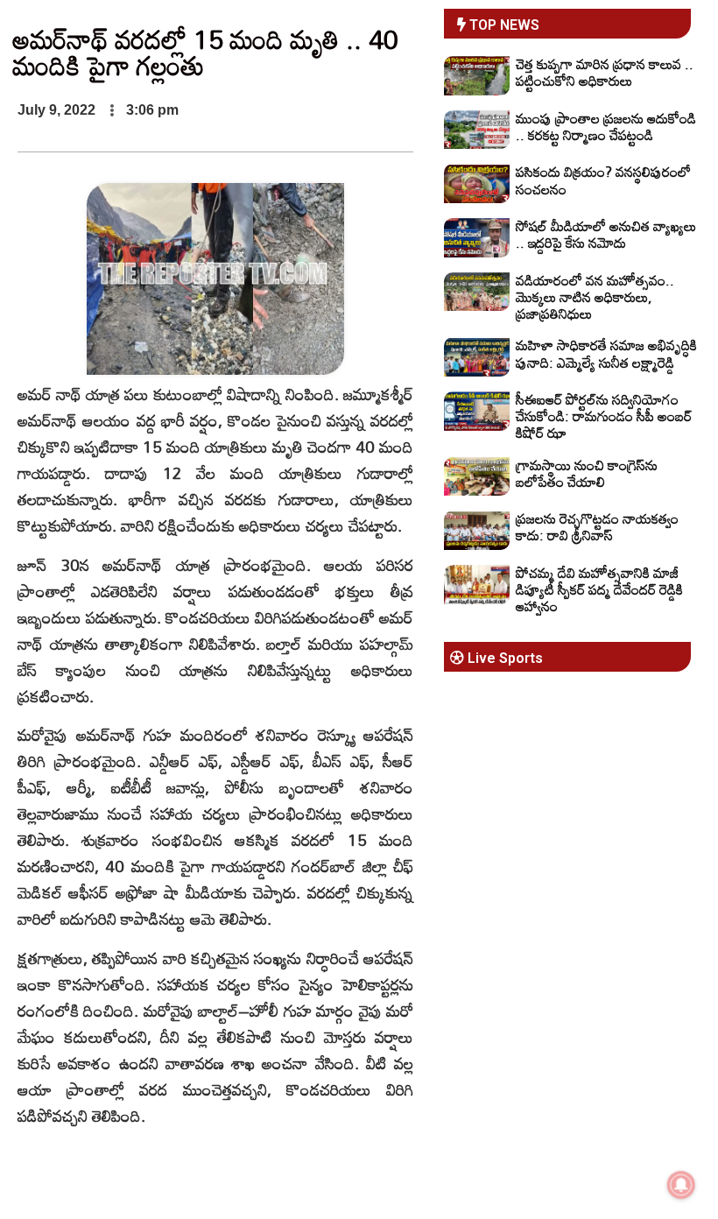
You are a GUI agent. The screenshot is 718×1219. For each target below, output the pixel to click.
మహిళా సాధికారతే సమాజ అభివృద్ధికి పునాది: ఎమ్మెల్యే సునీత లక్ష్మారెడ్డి (606, 353)
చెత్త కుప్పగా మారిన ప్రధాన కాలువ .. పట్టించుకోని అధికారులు (604, 72)
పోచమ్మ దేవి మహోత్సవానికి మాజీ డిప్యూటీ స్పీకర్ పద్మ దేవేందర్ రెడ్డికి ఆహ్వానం (599, 589)
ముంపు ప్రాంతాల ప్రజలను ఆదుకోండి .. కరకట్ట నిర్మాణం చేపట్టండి (606, 126)
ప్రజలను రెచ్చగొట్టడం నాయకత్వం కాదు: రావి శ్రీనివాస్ (597, 526)
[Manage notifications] (681, 1185)
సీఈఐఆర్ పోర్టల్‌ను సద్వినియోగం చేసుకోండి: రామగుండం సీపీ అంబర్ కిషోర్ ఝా (604, 416)
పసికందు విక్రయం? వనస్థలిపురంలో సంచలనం (603, 180)
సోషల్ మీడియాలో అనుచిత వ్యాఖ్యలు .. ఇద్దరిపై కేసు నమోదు (606, 234)
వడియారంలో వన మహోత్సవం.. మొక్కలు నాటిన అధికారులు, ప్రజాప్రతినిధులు (595, 297)
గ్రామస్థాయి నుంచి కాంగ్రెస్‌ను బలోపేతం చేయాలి (587, 473)
